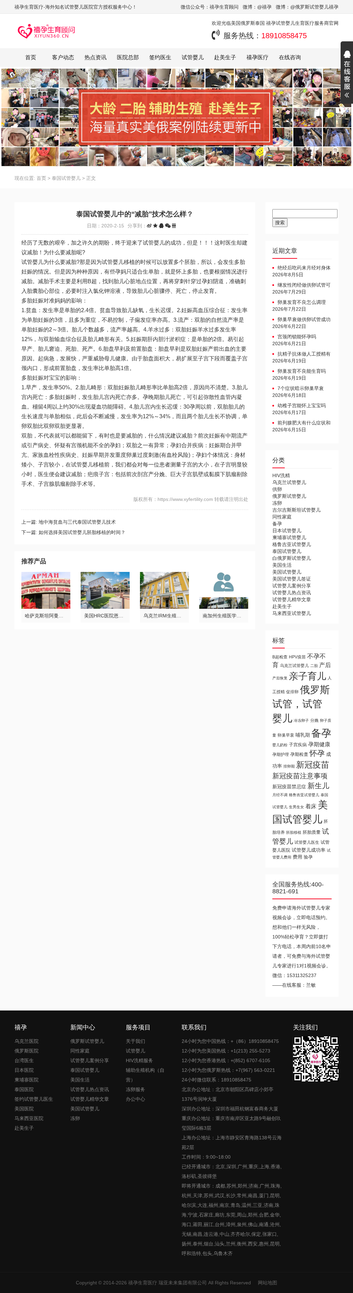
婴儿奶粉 (280, 745)
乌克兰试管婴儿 (289, 482)
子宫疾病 (298, 744)
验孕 (308, 857)
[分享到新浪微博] (149, 225)
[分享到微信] (168, 225)
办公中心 (135, 1099)
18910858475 (284, 35)
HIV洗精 (281, 475)
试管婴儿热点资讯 (291, 592)
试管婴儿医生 (306, 842)
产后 (325, 665)
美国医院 (24, 1108)
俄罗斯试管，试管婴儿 (301, 704)
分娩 (314, 720)
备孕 (277, 523)
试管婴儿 (193, 57)
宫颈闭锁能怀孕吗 (297, 336)
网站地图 (267, 1282)
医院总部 (128, 57)
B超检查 (280, 657)
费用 (297, 857)
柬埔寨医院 (26, 1079)
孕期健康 (319, 744)
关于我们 (135, 1041)
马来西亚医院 (28, 1118)
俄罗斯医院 (26, 1051)
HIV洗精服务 (139, 1060)
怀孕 (317, 753)
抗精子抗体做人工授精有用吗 (301, 354)
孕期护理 (280, 754)
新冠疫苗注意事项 (299, 776)
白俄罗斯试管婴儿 (291, 558)
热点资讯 (95, 57)
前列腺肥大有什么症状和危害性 (301, 423)
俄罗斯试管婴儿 (289, 496)
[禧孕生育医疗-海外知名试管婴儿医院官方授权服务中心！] (46, 31)
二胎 (314, 666)
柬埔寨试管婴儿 (289, 537)
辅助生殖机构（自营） (145, 1074)
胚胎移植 (293, 832)
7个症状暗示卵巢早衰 (301, 388)
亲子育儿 (307, 676)
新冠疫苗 (312, 764)
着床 (310, 806)
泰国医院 (24, 1089)
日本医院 (24, 1070)
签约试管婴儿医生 (33, 1099)
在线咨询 (290, 57)
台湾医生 (24, 1060)
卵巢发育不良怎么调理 (302, 302)
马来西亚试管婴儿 (291, 613)
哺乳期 (302, 735)
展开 (347, 75)
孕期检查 (299, 754)
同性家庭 (282, 517)
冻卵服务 (135, 1089)
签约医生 (160, 57)
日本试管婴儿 (286, 530)
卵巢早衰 (286, 735)
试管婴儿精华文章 (291, 599)
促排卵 (292, 691)
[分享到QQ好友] (161, 225)
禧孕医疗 (257, 57)
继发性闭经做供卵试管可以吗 (301, 285)
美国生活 (282, 565)
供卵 (277, 489)
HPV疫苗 (297, 657)
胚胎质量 (312, 832)
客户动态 (63, 57)
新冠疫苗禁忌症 (289, 786)
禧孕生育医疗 (142, 1282)
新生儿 (318, 786)
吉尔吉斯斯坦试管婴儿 (296, 510)
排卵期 (289, 766)
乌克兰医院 (26, 1041)
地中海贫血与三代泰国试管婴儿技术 (77, 522)
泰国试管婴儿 (66, 178)
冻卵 (277, 503)
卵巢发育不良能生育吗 (302, 371)
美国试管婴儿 (286, 572)
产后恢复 (280, 678)
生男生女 (296, 807)
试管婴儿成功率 (308, 850)
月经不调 (280, 795)
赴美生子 (225, 57)
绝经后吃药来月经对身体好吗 (301, 268)
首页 (30, 57)
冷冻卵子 (301, 720)
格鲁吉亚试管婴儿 (291, 544)
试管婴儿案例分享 (291, 585)
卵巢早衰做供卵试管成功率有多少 (301, 320)
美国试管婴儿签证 (291, 579)
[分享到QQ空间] (155, 225)
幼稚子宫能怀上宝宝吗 (302, 405)
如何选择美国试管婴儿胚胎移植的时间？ (82, 532)
